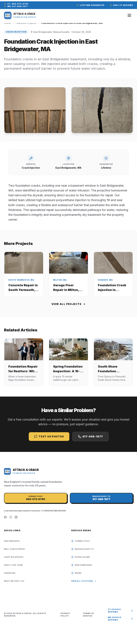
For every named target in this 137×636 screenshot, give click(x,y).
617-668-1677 (93, 436)
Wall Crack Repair (14, 549)
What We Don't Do (14, 581)
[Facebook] (5, 517)
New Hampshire (83, 565)
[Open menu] (129, 15)
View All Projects (66, 304)
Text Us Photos (51, 436)
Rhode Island (82, 557)
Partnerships (12, 541)
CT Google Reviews (114, 610)
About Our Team (13, 565)
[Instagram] (10, 517)
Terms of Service (88, 614)
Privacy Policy (65, 614)
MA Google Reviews (114, 618)
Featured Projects (26, 22)
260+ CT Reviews (123, 5)
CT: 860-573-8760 (17, 4)
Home (7, 22)
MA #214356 (60, 511)
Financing (10, 573)
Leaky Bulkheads (13, 557)
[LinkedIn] (16, 517)
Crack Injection (16, 32)
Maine (78, 573)
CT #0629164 (47, 511)
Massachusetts (84, 549)
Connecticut (82, 541)
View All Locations (82, 581)
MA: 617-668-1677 (17, 6)
